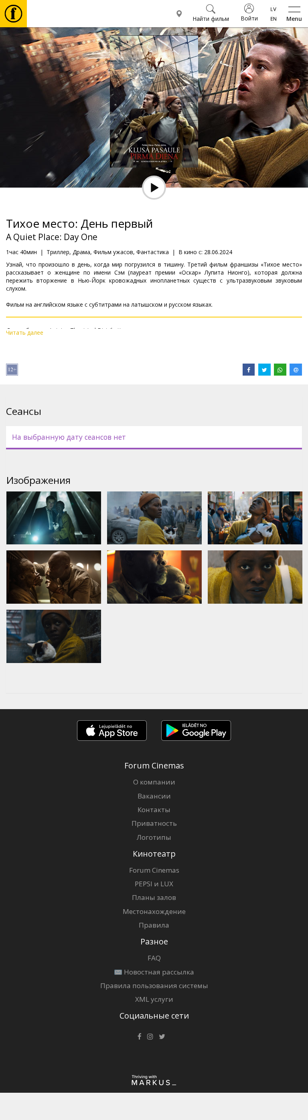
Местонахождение (154, 911)
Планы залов (154, 897)
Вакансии (154, 796)
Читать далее (24, 332)
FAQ (154, 957)
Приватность (154, 823)
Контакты (154, 809)
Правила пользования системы (154, 985)
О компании (154, 781)
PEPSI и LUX (154, 883)
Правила (154, 925)
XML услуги (154, 999)
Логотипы (154, 837)
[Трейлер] (154, 188)
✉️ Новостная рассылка (154, 971)
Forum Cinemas (154, 870)
